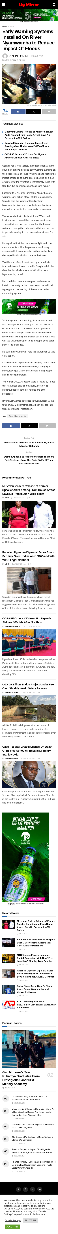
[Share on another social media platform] (49, 111)
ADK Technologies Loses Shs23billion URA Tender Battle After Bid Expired (36, 1004)
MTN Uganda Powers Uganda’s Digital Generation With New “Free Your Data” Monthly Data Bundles (35, 958)
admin (7, 564)
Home (4, 26)
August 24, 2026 (30, 626)
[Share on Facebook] (18, 111)
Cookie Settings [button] (13, 1220)
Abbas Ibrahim (20, 56)
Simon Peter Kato (12, 692)
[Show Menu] (3, 4)
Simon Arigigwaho (12, 626)
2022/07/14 (37, 56)
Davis (7, 498)
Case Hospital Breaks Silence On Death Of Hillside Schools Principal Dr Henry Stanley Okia (27, 750)
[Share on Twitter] (33, 111)
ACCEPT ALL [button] (12, 1227)
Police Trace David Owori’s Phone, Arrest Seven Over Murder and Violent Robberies (35, 989)
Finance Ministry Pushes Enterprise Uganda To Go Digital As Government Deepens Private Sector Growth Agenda (34, 1165)
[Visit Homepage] (29, 4)
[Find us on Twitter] (25, 1189)
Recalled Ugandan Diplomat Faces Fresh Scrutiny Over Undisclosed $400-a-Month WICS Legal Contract (26, 146)
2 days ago (23, 965)
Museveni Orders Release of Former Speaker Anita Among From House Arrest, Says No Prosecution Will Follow (28, 135)
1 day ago (22, 934)
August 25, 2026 (18, 498)
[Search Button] (54, 4)
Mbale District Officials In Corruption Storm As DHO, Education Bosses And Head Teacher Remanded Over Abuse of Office (33, 1112)
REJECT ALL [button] (30, 1221)
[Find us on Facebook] (18, 1189)
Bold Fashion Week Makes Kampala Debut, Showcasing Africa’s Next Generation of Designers (36, 942)
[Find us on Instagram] (32, 1189)
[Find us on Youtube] (39, 1189)
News (12, 26)
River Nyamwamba (17, 416)
